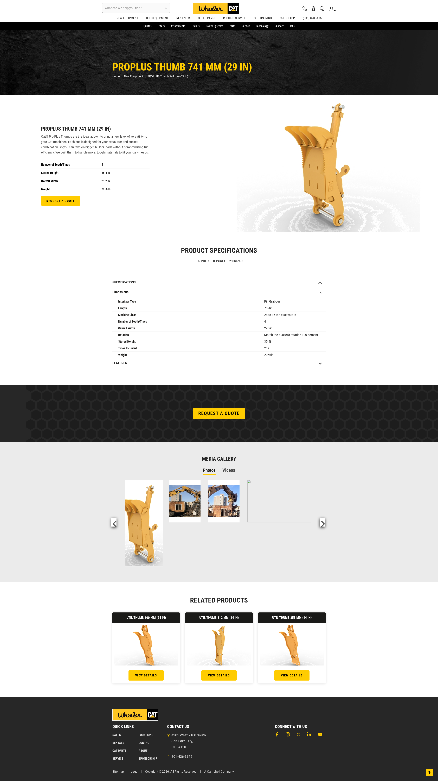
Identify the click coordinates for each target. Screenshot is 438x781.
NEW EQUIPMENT (127, 18)
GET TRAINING (263, 18)
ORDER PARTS (206, 18)
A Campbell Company (219, 771)
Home (116, 76)
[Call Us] (304, 8)
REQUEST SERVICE (234, 18)
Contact (145, 743)
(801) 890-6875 (312, 18)
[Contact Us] (322, 8)
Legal (134, 771)
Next (322, 522)
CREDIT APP (287, 18)
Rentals (118, 743)
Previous (114, 522)
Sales (116, 735)
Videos (228, 470)
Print (219, 261)
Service (117, 758)
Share (236, 261)
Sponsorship (148, 758)
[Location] (313, 8)
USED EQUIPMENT (157, 18)
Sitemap (118, 771)
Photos (209, 470)
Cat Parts (119, 750)
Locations (146, 735)
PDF (204, 261)
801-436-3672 (181, 756)
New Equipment (133, 76)
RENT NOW (183, 18)
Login (331, 8)
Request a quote (60, 201)
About (143, 750)
